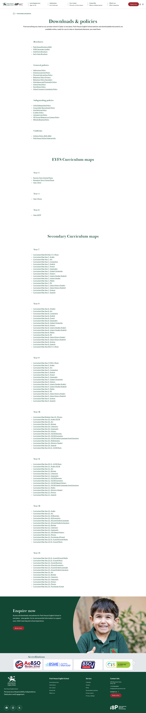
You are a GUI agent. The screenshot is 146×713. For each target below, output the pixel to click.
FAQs (87, 687)
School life (52, 690)
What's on (52, 693)
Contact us (113, 691)
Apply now (133, 4)
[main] (73, 360)
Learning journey (54, 682)
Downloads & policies (92, 690)
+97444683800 (114, 686)
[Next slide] (134, 663)
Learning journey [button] (35, 3)
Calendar (88, 682)
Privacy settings (90, 696)
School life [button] (92, 3)
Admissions (52, 685)
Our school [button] (73, 3)
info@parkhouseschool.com (117, 688)
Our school (52, 687)
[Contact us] (140, 4)
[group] (28, 664)
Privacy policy (90, 693)
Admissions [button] (53, 3)
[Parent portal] (143, 4)
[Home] (13, 4)
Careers (88, 685)
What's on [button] (112, 3)
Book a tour (18, 628)
